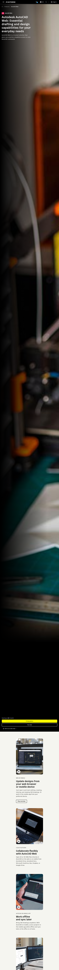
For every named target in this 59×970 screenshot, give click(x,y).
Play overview (21, 801)
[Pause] (18, 771)
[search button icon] (46, 2)
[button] (9, 728)
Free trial (29, 725)
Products (7, 6)
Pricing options (29, 721)
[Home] (10, 2)
